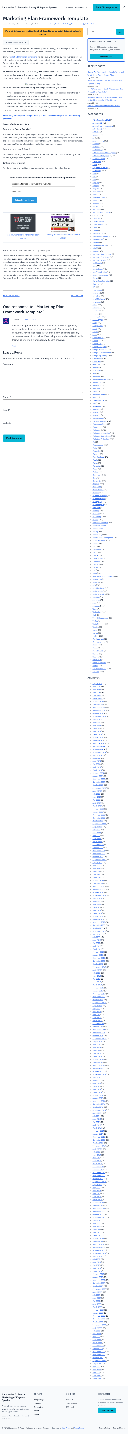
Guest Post (96, 364)
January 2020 (97, 919)
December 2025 (98, 707)
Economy (96, 293)
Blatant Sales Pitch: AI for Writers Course (104, 106)
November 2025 (98, 710)
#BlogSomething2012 (101, 120)
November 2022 (98, 818)
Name (7, 397)
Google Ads (97, 344)
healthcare (96, 370)
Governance (97, 358)
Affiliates (96, 132)
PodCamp (96, 513)
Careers (95, 215)
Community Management (102, 236)
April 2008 (96, 1340)
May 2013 (96, 1158)
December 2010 (98, 1244)
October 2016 (97, 1035)
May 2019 (96, 943)
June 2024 (96, 761)
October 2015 (97, 1071)
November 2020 (98, 889)
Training (95, 627)
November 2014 (98, 1104)
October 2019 (97, 928)
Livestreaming (98, 418)
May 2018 (96, 979)
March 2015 (97, 1092)
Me (93, 442)
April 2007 (96, 1375)
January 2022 (97, 848)
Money (95, 463)
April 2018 (96, 982)
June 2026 (96, 689)
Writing (95, 666)
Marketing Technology (101, 439)
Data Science (97, 269)
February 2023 (98, 809)
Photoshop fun (98, 505)
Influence (96, 376)
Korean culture (98, 400)
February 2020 (98, 916)
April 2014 (96, 1125)
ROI (94, 570)
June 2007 (96, 1369)
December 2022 (98, 815)
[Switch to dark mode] (124, 7)
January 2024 (97, 776)
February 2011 (98, 1238)
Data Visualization (99, 272)
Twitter (95, 636)
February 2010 (98, 1274)
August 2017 (97, 1006)
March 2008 (97, 1343)
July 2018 (96, 973)
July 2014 (96, 1116)
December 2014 (98, 1101)
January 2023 (97, 812)
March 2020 (97, 913)
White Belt (96, 660)
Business (96, 209)
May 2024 (96, 764)
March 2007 (97, 1378)
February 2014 (98, 1131)
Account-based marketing (102, 126)
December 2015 (98, 1065)
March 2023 (97, 806)
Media (94, 448)
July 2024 (96, 758)
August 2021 (97, 862)
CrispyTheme (79, 1428)
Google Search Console (101, 352)
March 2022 (97, 842)
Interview (96, 388)
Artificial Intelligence (100, 156)
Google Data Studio (100, 349)
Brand (94, 200)
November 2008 (98, 1319)
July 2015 (96, 1080)
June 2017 (96, 1012)
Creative (95, 251)
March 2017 (97, 1021)
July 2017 (96, 1009)
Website (7, 423)
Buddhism (96, 203)
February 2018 (98, 988)
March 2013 (97, 1164)
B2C (94, 176)
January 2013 (97, 1170)
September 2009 (99, 1289)
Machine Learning (99, 421)
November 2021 (98, 853)
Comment (8, 364)
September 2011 (99, 1217)
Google (95, 341)
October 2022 (97, 821)
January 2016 (97, 1062)
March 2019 (97, 949)
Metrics (74, 24)
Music (94, 469)
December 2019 (98, 922)
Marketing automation (101, 433)
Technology (97, 612)
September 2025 (99, 716)
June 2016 (96, 1047)
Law (94, 403)
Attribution (96, 162)
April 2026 (96, 695)
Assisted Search (98, 159)
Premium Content (99, 525)
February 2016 (98, 1059)
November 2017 (98, 997)
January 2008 (97, 1349)
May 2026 (96, 692)
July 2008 (96, 1331)
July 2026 (96, 686)
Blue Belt (96, 191)
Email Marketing (98, 299)
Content (58, 24)
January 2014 (97, 1134)
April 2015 (96, 1089)
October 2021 (97, 856)
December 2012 (98, 1173)
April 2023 (96, 803)
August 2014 (97, 1113)
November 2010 (98, 1247)
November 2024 (98, 746)
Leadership (96, 406)
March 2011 (97, 1235)
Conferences (97, 239)
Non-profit (96, 487)
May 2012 (96, 1193)
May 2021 (96, 871)
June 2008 (96, 1334)
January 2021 (97, 883)
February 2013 (98, 1167)
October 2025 (97, 713)
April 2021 (96, 874)
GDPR (94, 334)
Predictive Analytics (100, 522)
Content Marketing (99, 245)
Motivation (96, 466)
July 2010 (96, 1259)
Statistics (96, 600)
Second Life (97, 579)
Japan (94, 391)
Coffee (95, 230)
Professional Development (102, 537)
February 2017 (98, 1024)
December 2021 (98, 850)
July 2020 (96, 901)
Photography (97, 502)
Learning (95, 409)
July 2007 (96, 1366)
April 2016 (96, 1053)
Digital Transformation (101, 281)
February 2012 (98, 1202)
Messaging (96, 451)
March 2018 (97, 985)
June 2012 (96, 1190)
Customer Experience (101, 257)
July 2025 (96, 722)
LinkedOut (96, 415)
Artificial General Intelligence (104, 153)
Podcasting (96, 516)
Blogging (95, 185)
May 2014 (96, 1122)
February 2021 (98, 880)
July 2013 (96, 1152)
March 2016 (97, 1056)
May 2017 (96, 1015)
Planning (95, 510)
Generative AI (98, 338)
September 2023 (99, 788)
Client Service (98, 224)
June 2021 (96, 868)
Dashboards (97, 263)
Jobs (94, 397)
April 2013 (96, 1161)
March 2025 (97, 734)
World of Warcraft (99, 663)
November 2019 (98, 925)
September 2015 (99, 1074)
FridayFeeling (97, 326)
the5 (94, 615)
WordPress (66, 1428)
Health (95, 367)
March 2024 (97, 770)
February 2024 (98, 773)
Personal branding (99, 496)
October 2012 (97, 1179)
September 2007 (99, 1361)
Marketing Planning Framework (23, 57)
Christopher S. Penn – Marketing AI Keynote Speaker (29, 7)
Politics (95, 519)
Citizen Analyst (98, 221)
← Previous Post (11, 295)
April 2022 (96, 839)
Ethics (94, 305)
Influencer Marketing (100, 379)
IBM (94, 373)
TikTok (95, 621)
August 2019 (97, 934)
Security (95, 582)
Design (95, 278)
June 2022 (96, 833)
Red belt (95, 555)
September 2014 (99, 1110)
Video (87, 24)
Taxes (94, 609)
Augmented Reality (100, 168)
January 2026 (97, 704)
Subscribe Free (106, 57)
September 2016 (99, 1038)
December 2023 (98, 779)
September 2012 (99, 1182)
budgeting (96, 206)
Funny (94, 329)
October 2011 (97, 1214)
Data (94, 266)
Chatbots (96, 218)
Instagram (96, 385)
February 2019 (98, 952)
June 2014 (96, 1119)
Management (97, 427)
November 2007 (98, 1355)
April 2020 (96, 910)
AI (93, 138)
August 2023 (97, 791)
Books (94, 194)
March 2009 (97, 1307)
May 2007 (96, 1372)
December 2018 (98, 958)
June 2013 (96, 1155)
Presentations (98, 528)
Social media (97, 591)
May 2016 (96, 1050)
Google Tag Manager (100, 355)
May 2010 (96, 1265)
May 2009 (96, 1301)
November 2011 (98, 1211)
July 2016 (96, 1044)
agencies (96, 135)
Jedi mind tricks (98, 394)
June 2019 (96, 940)
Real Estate (96, 549)
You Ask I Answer (99, 669)
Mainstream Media (99, 424)
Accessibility (97, 123)
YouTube (95, 672)
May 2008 (96, 1337)
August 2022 (97, 827)
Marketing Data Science (101, 436)
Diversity (96, 284)
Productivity (97, 534)
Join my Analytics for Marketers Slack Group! (63, 236)
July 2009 (96, 1295)
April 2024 (96, 767)
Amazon (95, 144)
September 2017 (99, 1003)
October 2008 (97, 1322)
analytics (50, 24)
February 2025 (98, 737)
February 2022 (98, 845)
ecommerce (97, 290)
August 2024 (97, 755)
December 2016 (98, 1029)
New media (96, 475)
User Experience (98, 642)
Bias (94, 179)
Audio (94, 165)
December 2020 (98, 886)
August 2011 (97, 1220)
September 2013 (99, 1146)
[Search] (120, 32)
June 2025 (96, 725)
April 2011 (96, 1232)
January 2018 (97, 991)
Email (6, 410)
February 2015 (98, 1095)
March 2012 (97, 1200)
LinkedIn (96, 412)
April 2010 (96, 1268)
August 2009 (97, 1292)
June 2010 (96, 1262)
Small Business (98, 588)
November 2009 (98, 1283)
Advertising (97, 129)
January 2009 (97, 1313)
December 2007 (98, 1352)
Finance (95, 314)
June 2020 (96, 904)
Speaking (96, 597)
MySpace (96, 472)
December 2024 (98, 743)
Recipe (95, 552)
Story (94, 603)
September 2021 (99, 859)
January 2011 (97, 1241)
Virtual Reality (98, 651)
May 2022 (96, 836)
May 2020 (96, 907)
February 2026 (98, 701)
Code (94, 227)
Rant (94, 546)
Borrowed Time (98, 197)
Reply (14, 346)
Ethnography (97, 308)
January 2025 (97, 740)
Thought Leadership (100, 618)
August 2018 (97, 970)
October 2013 (97, 1143)
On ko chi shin (98, 490)
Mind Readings (98, 457)
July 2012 (96, 1187)
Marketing (66, 24)
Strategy (81, 24)
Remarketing (97, 558)
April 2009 (96, 1304)
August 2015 (97, 1077)
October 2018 (97, 964)
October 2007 (97, 1358)
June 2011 (96, 1226)
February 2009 (98, 1310)
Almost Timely (98, 141)
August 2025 (97, 719)
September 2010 (99, 1253)
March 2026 (97, 698)
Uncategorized (98, 639)
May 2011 (96, 1229)
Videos (95, 648)
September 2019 (99, 931)
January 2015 (97, 1098)
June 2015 (96, 1083)
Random (95, 543)
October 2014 (97, 1107)
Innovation (96, 382)
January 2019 (97, 955)
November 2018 (98, 961)
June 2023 (96, 797)
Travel (94, 630)
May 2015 (96, 1086)
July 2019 (96, 937)
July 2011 (96, 1223)
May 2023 (96, 800)
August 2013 (97, 1149)
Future (95, 332)
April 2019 (96, 946)
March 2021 (97, 877)
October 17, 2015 (29, 319)
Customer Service (99, 260)
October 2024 (97, 749)
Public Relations (98, 540)
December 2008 (98, 1316)
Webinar (94, 24)
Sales (94, 573)
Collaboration (97, 233)
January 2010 (97, 1277)
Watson (95, 654)
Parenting (96, 493)
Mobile (95, 460)
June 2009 (96, 1298)
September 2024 (99, 752)
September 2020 (99, 895)
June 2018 (96, 976)
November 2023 (98, 782)
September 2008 (99, 1325)
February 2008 (98, 1346)
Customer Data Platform (101, 254)
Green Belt (96, 361)
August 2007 (97, 1363)
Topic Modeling (98, 624)
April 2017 (96, 1018)
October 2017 (97, 1000)
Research (96, 564)
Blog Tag (95, 182)
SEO (94, 585)
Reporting (96, 561)
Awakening (96, 171)
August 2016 (97, 1041)
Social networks (98, 594)
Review (95, 567)
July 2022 (96, 830)
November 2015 (98, 1068)
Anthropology (97, 150)
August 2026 (97, 684)
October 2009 (97, 1286)
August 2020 (97, 898)
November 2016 (98, 1032)
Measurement (97, 445)
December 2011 (98, 1208)
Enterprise (96, 302)
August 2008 (97, 1328)
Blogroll (95, 188)
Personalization (98, 499)
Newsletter (96, 481)
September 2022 (99, 824)
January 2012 (97, 1205)
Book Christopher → (106, 7)
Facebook (96, 311)
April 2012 (96, 1196)
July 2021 (96, 865)
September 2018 (99, 967)
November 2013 (98, 1140)
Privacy (95, 531)
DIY (93, 287)
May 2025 (96, 728)
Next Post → (77, 295)
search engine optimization (103, 576)
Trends (95, 633)
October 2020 (97, 892)
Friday (94, 323)
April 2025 (96, 731)
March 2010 (97, 1271)
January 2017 (97, 1026)
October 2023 (97, 785)
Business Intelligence (101, 212)
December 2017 (98, 994)
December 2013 (98, 1137)
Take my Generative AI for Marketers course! (23, 236)
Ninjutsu (95, 484)
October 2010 (97, 1250)
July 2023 (96, 794)
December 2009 (98, 1280)
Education (96, 296)
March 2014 (97, 1128)
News (94, 478)
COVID (95, 248)
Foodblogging (97, 320)
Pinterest (96, 508)
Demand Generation (100, 275)
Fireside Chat (97, 317)
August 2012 (97, 1185)
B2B (94, 173)
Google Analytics (99, 347)
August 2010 (97, 1256)
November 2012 (98, 1176)
